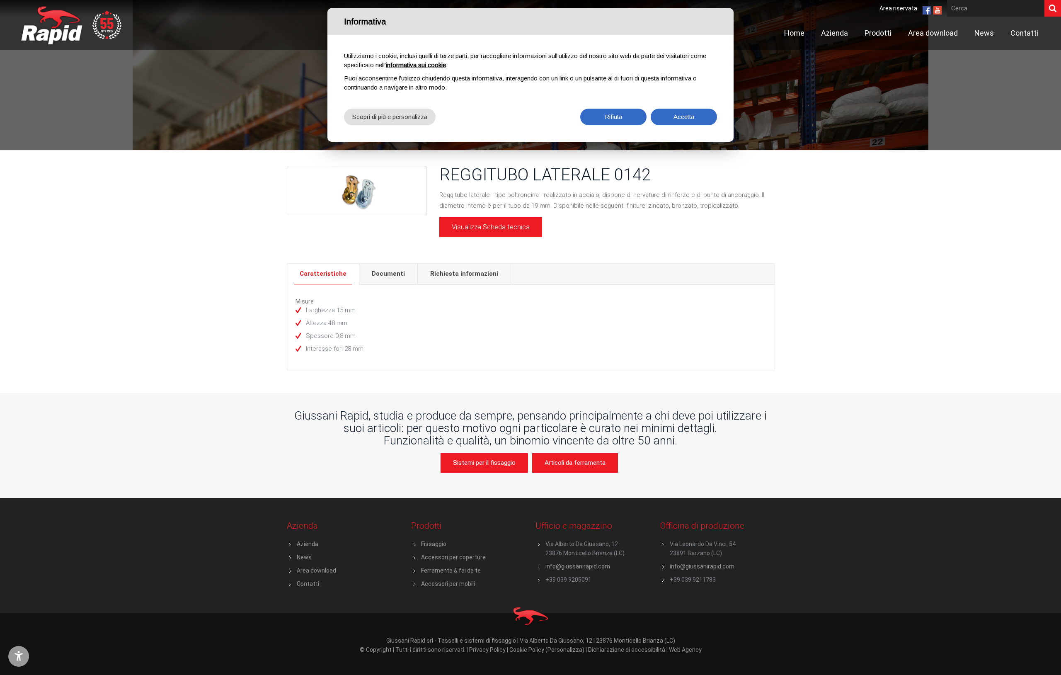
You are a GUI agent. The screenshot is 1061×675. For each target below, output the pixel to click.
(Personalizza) (564, 649)
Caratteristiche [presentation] (323, 273)
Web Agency (685, 649)
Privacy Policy (487, 649)
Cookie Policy (526, 649)
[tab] (323, 274)
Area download (316, 570)
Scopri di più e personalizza (389, 116)
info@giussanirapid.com (577, 566)
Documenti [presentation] (388, 273)
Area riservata (898, 8)
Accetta (683, 116)
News (304, 557)
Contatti (308, 583)
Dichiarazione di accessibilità (626, 649)
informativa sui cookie (416, 64)
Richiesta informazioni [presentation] (464, 273)
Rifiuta (613, 116)
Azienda (307, 544)
